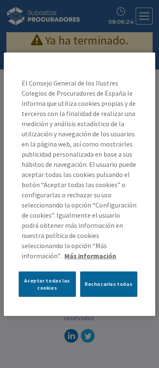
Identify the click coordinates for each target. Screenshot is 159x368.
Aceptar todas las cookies (47, 284)
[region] (79, 183)
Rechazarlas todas (108, 284)
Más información (90, 255)
